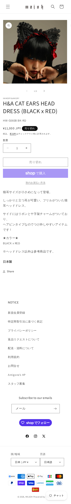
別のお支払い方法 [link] (35, 182)
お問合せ (13, 366)
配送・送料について (21, 348)
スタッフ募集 (16, 383)
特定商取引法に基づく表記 (25, 321)
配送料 (13, 134)
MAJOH (29, 496)
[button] (8, 6)
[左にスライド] (26, 91)
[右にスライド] (44, 91)
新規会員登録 (16, 312)
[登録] (55, 408)
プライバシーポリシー (22, 330)
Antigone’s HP (17, 375)
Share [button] (10, 271)
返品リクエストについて (24, 339)
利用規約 (13, 357)
